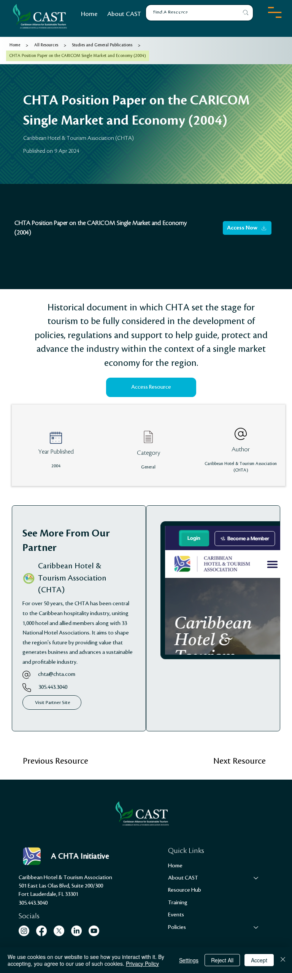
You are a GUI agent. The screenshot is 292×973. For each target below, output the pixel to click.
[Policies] (256, 927)
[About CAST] (256, 878)
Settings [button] (188, 960)
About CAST (183, 878)
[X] (59, 931)
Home (175, 866)
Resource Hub (184, 890)
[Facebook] (41, 931)
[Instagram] (24, 931)
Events (176, 915)
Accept (259, 960)
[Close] (282, 960)
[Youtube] (94, 931)
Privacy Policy (142, 963)
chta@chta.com (56, 674)
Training (177, 903)
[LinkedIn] (76, 931)
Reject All (222, 960)
